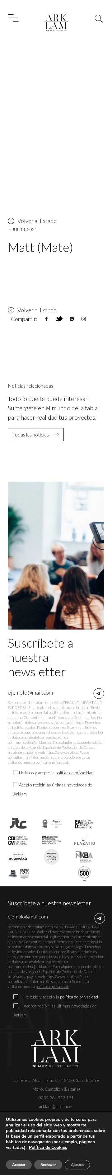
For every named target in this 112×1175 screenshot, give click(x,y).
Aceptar (19, 1164)
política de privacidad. (52, 762)
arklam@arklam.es (56, 1106)
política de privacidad (74, 772)
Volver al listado (37, 220)
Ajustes (77, 1164)
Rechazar (48, 1164)
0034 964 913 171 (56, 1097)
